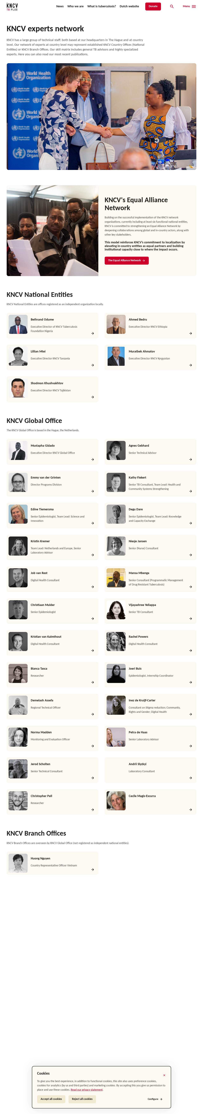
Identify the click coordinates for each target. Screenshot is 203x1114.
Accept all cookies (51, 1099)
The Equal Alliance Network (124, 260)
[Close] (164, 1075)
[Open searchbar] (172, 6)
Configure (153, 1099)
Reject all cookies (82, 1099)
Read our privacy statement (87, 1089)
